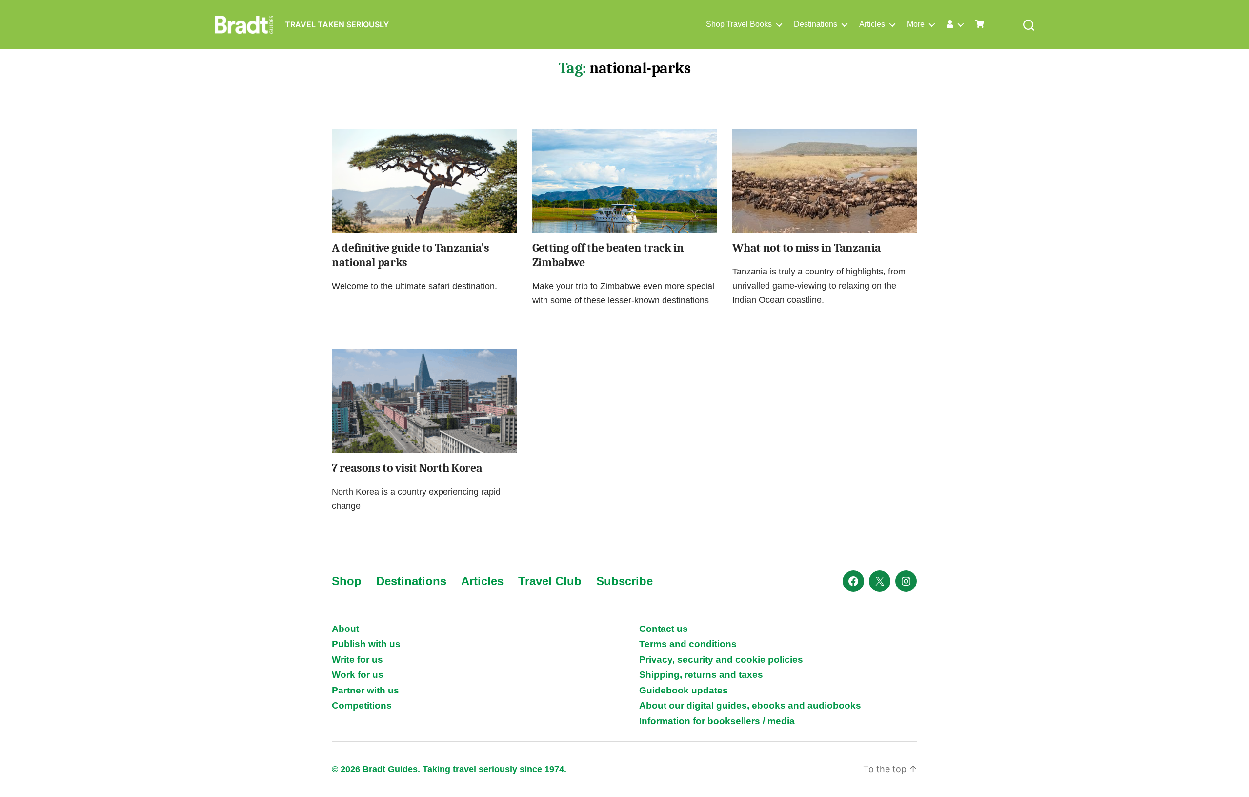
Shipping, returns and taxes (701, 675)
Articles (872, 24)
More (916, 24)
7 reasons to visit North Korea (407, 468)
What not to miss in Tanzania (806, 247)
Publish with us (366, 644)
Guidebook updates (683, 690)
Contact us (663, 629)
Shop (347, 580)
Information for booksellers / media (717, 721)
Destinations (815, 24)
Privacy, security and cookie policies (721, 659)
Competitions (362, 705)
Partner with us (365, 690)
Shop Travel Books (739, 24)
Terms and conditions (688, 644)
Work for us (357, 675)
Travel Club (550, 580)
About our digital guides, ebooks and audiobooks (750, 705)
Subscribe (624, 580)
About (345, 629)
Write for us (357, 659)
